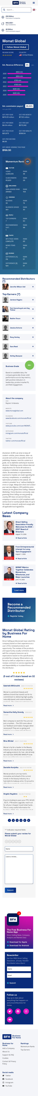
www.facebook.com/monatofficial (18, 418)
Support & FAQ (8, 1055)
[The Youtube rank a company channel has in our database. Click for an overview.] (27, 172)
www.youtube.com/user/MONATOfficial (19, 426)
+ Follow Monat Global (15, 47)
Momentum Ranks (28, 1046)
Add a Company (8, 1048)
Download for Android (19, 945)
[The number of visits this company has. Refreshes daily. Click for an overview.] (13, 240)
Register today (16, 616)
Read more (7, 705)
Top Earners (25, 1050)
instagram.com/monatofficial (17, 433)
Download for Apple (18, 942)
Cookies (5, 1058)
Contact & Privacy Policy (9, 1062)
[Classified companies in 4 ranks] (13, 208)
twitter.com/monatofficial (15, 441)
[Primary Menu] (34, 3)
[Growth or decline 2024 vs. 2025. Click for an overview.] (13, 258)
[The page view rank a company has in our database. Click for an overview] (27, 240)
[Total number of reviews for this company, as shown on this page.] (13, 202)
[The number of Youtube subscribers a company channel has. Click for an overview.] (13, 179)
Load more (19, 590)
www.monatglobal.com (14, 411)
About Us (6, 1051)
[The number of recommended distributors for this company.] (13, 227)
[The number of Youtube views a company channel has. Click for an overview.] (13, 172)
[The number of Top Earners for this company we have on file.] (13, 219)
